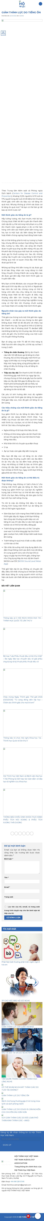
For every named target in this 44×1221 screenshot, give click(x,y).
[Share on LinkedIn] (31, 833)
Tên (6, 878)
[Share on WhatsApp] (12, 833)
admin (21, 16)
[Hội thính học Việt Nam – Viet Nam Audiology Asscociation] (22, 4)
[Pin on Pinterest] (28, 833)
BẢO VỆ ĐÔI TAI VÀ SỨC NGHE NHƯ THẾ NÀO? (22, 1053)
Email (7, 887)
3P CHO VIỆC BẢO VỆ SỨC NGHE (16, 1001)
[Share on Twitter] (20, 833)
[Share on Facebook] (16, 833)
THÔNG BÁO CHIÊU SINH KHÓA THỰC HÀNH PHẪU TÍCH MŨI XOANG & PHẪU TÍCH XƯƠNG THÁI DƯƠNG (22, 820)
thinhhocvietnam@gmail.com (19, 1185)
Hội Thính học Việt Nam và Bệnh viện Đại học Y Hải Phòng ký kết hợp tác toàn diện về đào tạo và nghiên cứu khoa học (22, 779)
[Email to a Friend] (24, 833)
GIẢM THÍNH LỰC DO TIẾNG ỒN (15, 1095)
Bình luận (8, 859)
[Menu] (3, 3)
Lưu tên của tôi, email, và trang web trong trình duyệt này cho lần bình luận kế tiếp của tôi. (22, 910)
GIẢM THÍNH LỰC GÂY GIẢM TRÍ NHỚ (18, 1027)
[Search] (40, 4)
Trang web (8, 897)
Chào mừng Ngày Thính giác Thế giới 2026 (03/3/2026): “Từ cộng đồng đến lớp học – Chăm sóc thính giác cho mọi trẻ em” (22, 700)
